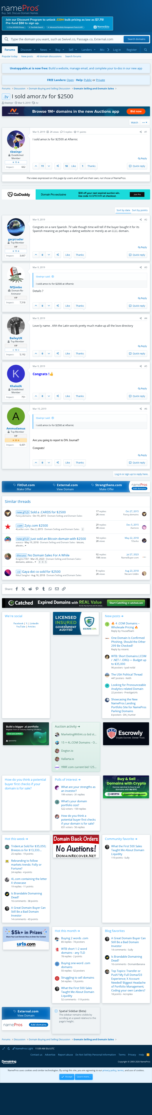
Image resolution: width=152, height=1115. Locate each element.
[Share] (140, 132)
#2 (145, 219)
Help (141, 1054)
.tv (37, 102)
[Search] (145, 49)
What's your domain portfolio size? (74, 803)
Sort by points (140, 210)
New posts (27, 56)
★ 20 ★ (15, 440)
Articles (32, 626)
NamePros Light (24, 1048)
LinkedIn (34, 623)
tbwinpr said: (43, 276)
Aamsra (134, 527)
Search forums (73, 56)
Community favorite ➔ (121, 839)
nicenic (125, 649)
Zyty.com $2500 (36, 525)
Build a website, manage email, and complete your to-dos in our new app (76, 68)
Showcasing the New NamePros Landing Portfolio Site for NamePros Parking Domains (128, 705)
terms (121, 1070)
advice (29, 561)
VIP (15, 246)
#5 (145, 366)
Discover (26, 49)
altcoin (19, 545)
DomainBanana (136, 964)
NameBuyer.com (130, 557)
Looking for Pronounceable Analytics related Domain (128, 687)
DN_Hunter (129, 714)
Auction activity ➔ (67, 726)
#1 (145, 131)
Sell (71, 49)
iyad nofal (129, 667)
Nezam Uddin (132, 574)
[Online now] (16, 148)
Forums (10, 49)
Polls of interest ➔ (68, 779)
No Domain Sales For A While (49, 555)
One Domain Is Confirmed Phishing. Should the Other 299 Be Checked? (128, 641)
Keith (128, 678)
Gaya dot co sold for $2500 (41, 571)
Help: (79, 80)
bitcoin (80, 542)
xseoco (19, 542)
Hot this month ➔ (67, 931)
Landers (87, 49)
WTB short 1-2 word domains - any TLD (74, 950)
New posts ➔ (114, 616)
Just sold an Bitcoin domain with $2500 (58, 539)
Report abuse (65, 1054)
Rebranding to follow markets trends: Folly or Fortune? (26, 864)
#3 (145, 267)
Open (70, 80)
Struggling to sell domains (77, 977)
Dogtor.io (67, 750)
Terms (122, 1054)
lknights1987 (22, 558)
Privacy (132, 1054)
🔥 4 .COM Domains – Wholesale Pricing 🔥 (125, 625)
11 (42, 166)
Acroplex (128, 994)
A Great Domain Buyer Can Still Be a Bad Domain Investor (28, 911)
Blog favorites (115, 931)
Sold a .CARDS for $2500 (48, 512)
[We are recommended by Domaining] (9, 1063)
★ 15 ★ (15, 162)
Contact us (36, 1054)
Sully (127, 857)
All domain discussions (49, 56)
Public (88, 80)
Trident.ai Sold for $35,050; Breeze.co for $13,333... (28, 848)
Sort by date (123, 210)
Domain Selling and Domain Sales (64, 515)
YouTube (20, 626)
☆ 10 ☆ (15, 349)
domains (20, 561)
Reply (144, 158)
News (43, 49)
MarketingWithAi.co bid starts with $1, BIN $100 (79, 734)
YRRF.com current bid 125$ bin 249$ (79, 767)
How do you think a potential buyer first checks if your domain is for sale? (25, 784)
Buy (57, 49)
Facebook (18, 623)
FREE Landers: (56, 80)
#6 (145, 408)
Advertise (50, 1054)
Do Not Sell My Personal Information (95, 1054)
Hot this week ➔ (16, 839)
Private (100, 80)
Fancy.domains (23, 515)
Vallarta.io (67, 759)
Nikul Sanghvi (23, 575)
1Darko (135, 541)
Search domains (136, 39)
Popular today (10, 56)
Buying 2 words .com (74, 938)
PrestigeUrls (131, 692)
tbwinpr (8, 102)
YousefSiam (127, 631)
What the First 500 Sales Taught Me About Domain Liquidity (127, 850)
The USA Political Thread (126, 674)
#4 (145, 318)
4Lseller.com (22, 529)
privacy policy (109, 1070)
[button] (34, 49)
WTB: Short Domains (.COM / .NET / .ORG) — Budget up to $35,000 (128, 660)
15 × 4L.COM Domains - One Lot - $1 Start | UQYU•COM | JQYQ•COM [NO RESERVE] (79, 742)
